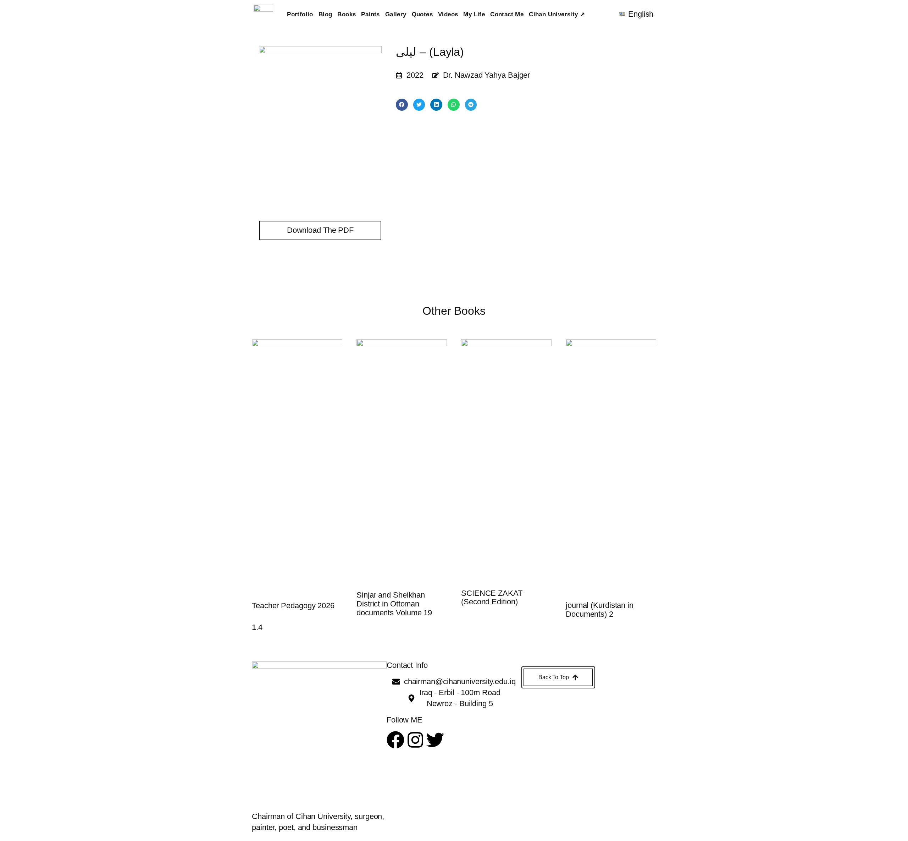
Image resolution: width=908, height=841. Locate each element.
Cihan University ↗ (557, 14)
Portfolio (300, 14)
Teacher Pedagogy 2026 (293, 605)
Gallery (395, 14)
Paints (370, 14)
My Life (474, 14)
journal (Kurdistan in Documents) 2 (599, 610)
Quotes (422, 14)
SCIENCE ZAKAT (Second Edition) (491, 597)
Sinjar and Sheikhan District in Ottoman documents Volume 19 (394, 603)
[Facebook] (395, 740)
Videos (448, 14)
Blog (325, 14)
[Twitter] (435, 740)
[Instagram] (415, 740)
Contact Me (507, 14)
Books (346, 14)
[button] (402, 105)
